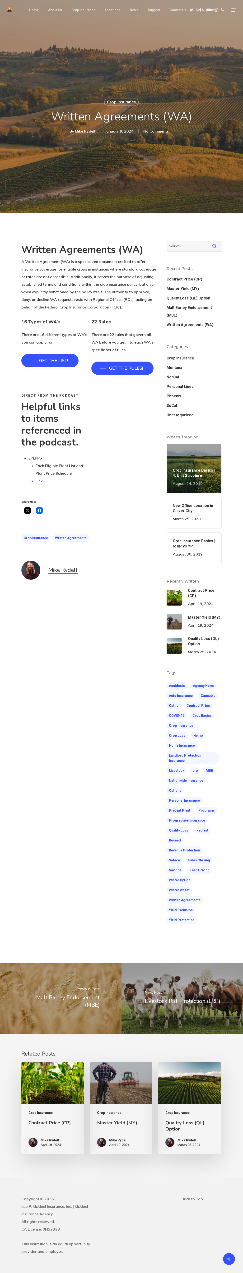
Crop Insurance (121, 102)
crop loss (177, 735)
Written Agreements (71, 538)
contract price (198, 706)
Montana (174, 367)
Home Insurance (182, 745)
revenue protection (184, 850)
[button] (233, 10)
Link (39, 480)
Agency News (203, 686)
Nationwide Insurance (186, 780)
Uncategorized (180, 415)
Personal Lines (180, 386)
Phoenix (174, 396)
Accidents (177, 686)
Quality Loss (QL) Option (188, 298)
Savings (175, 870)
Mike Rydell (85, 131)
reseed (175, 840)
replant (202, 830)
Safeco (174, 860)
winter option (179, 880)
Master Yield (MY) (183, 288)
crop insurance (36, 538)
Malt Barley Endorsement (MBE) (189, 311)
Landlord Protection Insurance (185, 758)
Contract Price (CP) (184, 279)
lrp (195, 770)
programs (206, 810)
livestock (176, 770)
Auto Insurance (181, 696)
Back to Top (192, 1198)
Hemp (198, 735)
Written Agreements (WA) (190, 324)
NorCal (173, 377)
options (175, 790)
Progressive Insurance (187, 820)
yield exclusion (181, 910)
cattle (173, 706)
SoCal (172, 405)
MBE (209, 770)
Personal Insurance (184, 800)
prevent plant (179, 810)
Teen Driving (200, 870)
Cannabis (208, 696)
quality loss (178, 830)
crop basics (202, 715)
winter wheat (179, 890)
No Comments (156, 131)
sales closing (199, 860)
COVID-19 (176, 715)
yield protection (182, 920)
